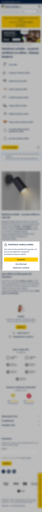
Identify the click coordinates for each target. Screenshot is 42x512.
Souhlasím (21, 259)
